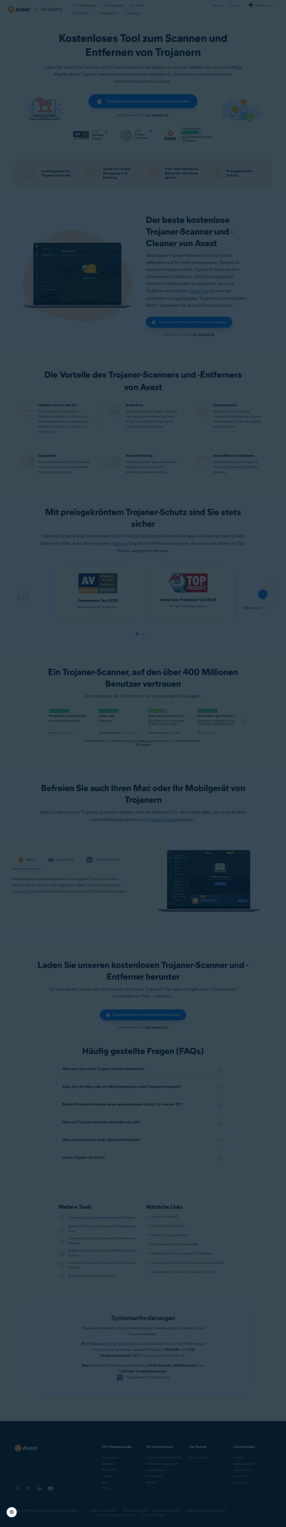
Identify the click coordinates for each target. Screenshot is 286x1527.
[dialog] (143, 763)
